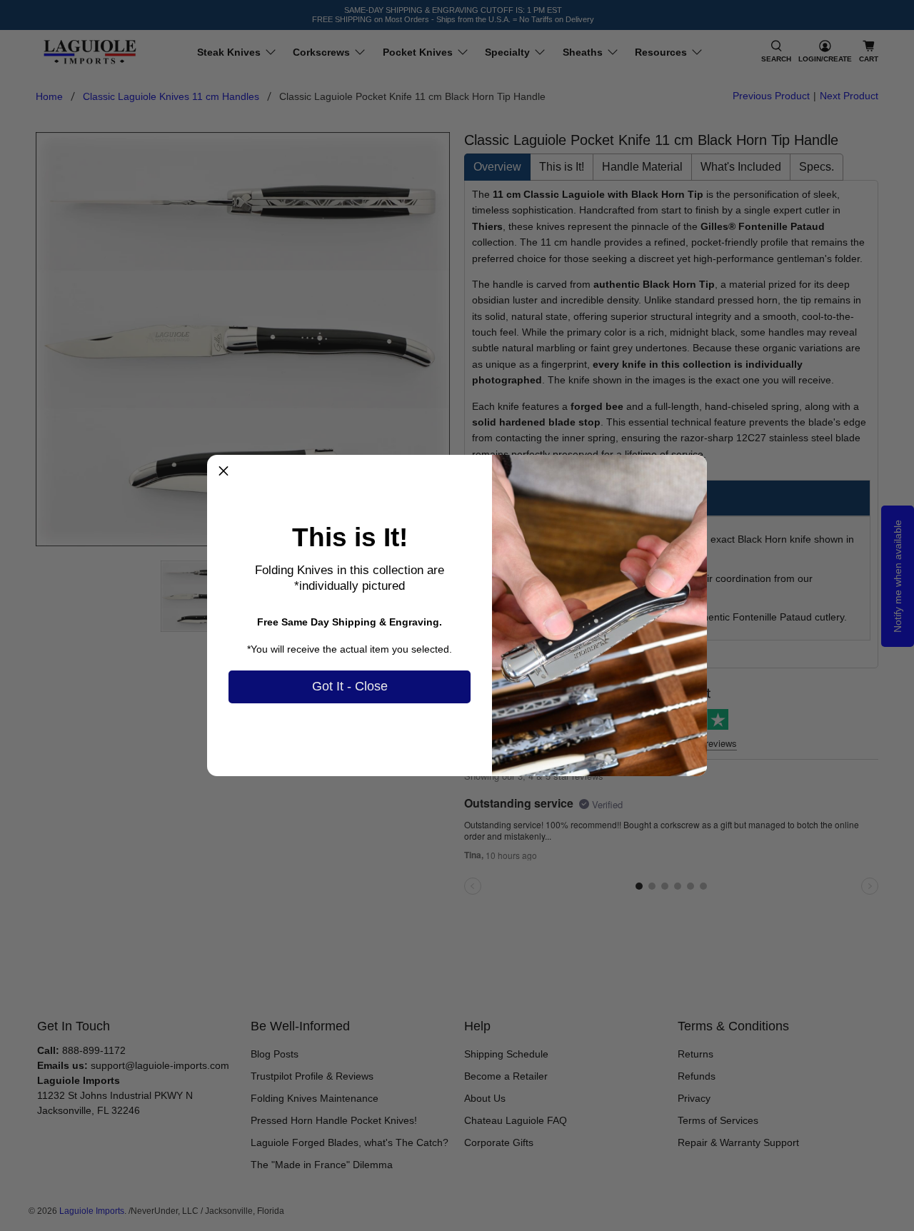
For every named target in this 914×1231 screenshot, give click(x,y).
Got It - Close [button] (350, 686)
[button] (223, 471)
